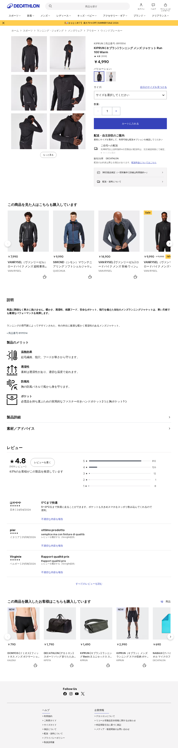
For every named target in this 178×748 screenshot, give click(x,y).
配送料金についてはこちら (143, 162)
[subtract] (98, 111)
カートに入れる (130, 123)
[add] (116, 111)
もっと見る (48, 154)
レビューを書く (42, 462)
